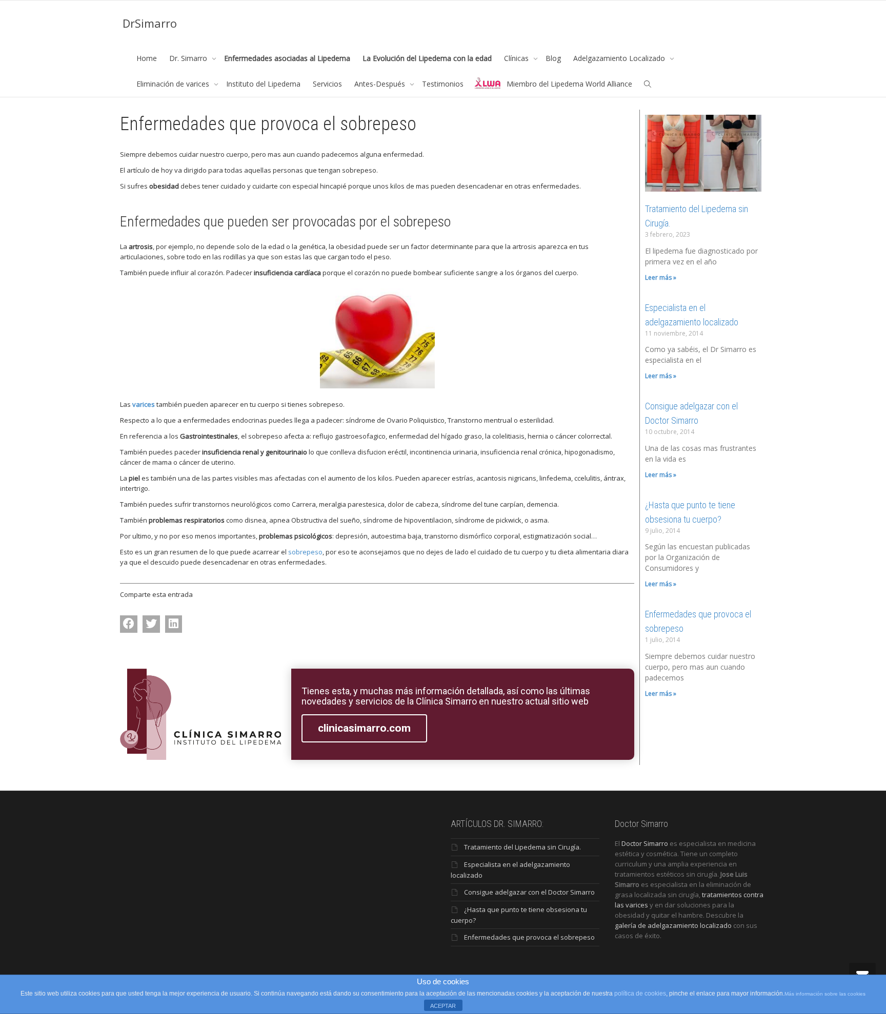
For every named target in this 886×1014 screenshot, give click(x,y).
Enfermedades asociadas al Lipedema (287, 58)
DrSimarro (150, 23)
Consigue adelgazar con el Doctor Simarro (529, 892)
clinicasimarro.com (364, 728)
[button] (128, 624)
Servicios (327, 84)
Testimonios (443, 84)
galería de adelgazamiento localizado (673, 925)
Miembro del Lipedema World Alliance (569, 84)
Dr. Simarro (189, 58)
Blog (553, 58)
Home (146, 58)
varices (143, 404)
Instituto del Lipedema (263, 84)
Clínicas (517, 58)
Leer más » (660, 277)
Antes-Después (380, 84)
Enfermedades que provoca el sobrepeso (529, 937)
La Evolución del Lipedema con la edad (427, 58)
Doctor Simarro (644, 843)
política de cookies (640, 993)
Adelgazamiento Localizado (620, 58)
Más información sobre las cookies (824, 994)
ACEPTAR (443, 1006)
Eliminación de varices (173, 84)
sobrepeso (305, 551)
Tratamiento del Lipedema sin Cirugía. (522, 847)
